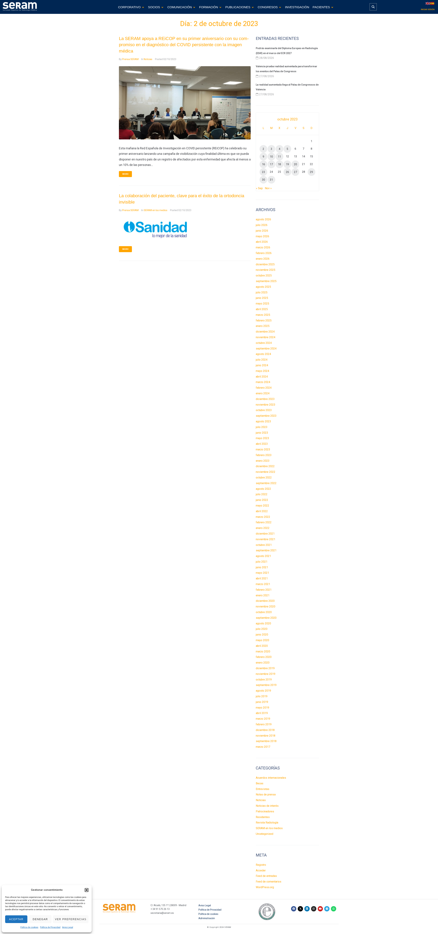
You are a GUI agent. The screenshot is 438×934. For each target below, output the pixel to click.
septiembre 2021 (266, 550)
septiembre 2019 (266, 685)
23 (263, 172)
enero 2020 (262, 662)
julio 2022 (261, 494)
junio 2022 (262, 500)
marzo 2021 (263, 584)
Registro (261, 864)
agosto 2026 (263, 219)
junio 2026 (262, 230)
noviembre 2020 (265, 606)
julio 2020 (261, 629)
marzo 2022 (263, 516)
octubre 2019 (264, 679)
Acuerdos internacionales (271, 777)
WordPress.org (265, 887)
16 (263, 164)
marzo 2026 (263, 247)
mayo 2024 (262, 371)
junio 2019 (262, 702)
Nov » (268, 188)
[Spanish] (432, 3)
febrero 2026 (264, 253)
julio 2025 (261, 292)
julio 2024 (261, 359)
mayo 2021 (262, 572)
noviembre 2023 (265, 404)
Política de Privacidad (50, 927)
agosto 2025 (263, 286)
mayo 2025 (262, 303)
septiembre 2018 (266, 741)
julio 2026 (261, 225)
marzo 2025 (263, 314)
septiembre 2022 (266, 483)
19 (287, 164)
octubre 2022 (264, 477)
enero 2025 (262, 326)
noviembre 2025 (265, 269)
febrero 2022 (264, 522)
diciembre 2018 (265, 730)
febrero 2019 (264, 724)
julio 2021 (261, 561)
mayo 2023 (262, 438)
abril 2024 (262, 376)
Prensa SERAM (130, 59)
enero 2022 (262, 528)
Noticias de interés (267, 805)
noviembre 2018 (265, 735)
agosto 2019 (263, 690)
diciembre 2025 (265, 264)
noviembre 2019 (265, 674)
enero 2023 (262, 460)
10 (271, 156)
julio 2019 (261, 696)
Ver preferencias (70, 919)
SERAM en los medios (155, 210)
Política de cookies (29, 927)
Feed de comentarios (268, 881)
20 (295, 164)
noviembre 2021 (265, 539)
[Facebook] (293, 908)
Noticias (148, 59)
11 (279, 156)
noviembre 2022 (265, 472)
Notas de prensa (266, 794)
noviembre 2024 (265, 337)
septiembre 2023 (266, 415)
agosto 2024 (263, 354)
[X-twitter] (300, 908)
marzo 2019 (263, 718)
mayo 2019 (262, 707)
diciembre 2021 (265, 533)
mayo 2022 (262, 505)
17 (271, 164)
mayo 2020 (262, 640)
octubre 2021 (264, 545)
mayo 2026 (262, 236)
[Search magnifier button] (373, 6)
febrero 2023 (264, 455)
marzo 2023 (263, 449)
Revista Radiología (267, 822)
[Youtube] (320, 908)
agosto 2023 (263, 421)
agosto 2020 (263, 623)
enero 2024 (262, 393)
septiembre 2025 (266, 281)
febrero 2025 (264, 320)
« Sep (259, 188)
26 (287, 172)
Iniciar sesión (428, 9)
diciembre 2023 (265, 399)
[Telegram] (327, 908)
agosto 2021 (263, 556)
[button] (86, 890)
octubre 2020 (264, 612)
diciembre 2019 (265, 668)
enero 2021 (262, 595)
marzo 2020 (263, 651)
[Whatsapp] (333, 908)
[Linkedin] (307, 908)
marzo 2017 (263, 746)
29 (311, 172)
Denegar (40, 919)
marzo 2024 (263, 382)
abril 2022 (262, 511)
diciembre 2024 (265, 331)
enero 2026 (262, 258)
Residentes (263, 817)
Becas (259, 783)
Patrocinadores (265, 811)
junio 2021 (262, 567)
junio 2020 (262, 634)
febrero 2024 (264, 387)
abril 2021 (262, 578)
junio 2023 (262, 432)
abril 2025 (262, 309)
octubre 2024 (264, 343)
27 (295, 172)
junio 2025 (262, 298)
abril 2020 (262, 645)
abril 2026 (262, 241)
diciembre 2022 (265, 466)
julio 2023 (261, 427)
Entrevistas (262, 789)
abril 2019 (262, 713)
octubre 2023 (264, 410)
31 (271, 179)
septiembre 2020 (266, 617)
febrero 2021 (264, 589)
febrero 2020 (264, 657)
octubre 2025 (264, 275)
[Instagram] (313, 908)
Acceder (261, 870)
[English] (428, 3)
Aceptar (16, 919)
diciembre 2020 (265, 600)
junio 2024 (262, 365)
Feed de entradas (266, 876)
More (125, 174)
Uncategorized (264, 833)
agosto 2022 (263, 488)
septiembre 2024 (266, 348)
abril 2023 (262, 443)
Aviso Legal (67, 927)
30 (263, 179)
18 (279, 164)
